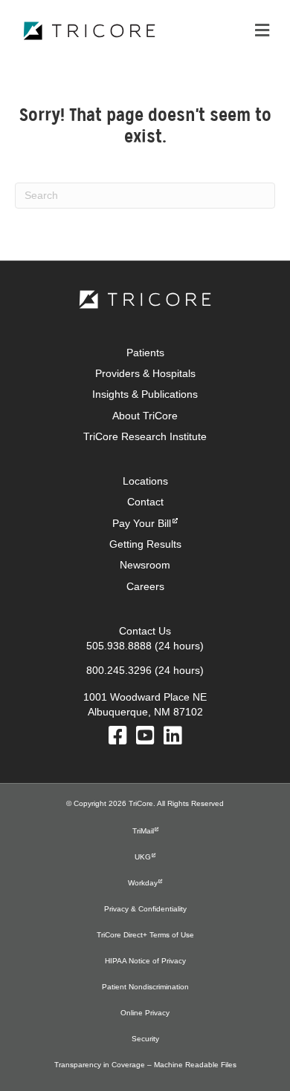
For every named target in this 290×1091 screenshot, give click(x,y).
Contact (145, 502)
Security (145, 1039)
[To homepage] (145, 299)
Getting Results (145, 544)
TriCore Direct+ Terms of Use (145, 935)
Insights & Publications (145, 394)
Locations (145, 481)
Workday (143, 883)
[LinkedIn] (173, 739)
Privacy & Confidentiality (145, 909)
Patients (145, 352)
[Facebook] (118, 739)
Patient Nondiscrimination (145, 987)
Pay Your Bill (141, 523)
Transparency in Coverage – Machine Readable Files (145, 1065)
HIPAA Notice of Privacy (145, 961)
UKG (143, 857)
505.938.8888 (119, 646)
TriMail (143, 831)
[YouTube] (145, 739)
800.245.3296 (119, 670)
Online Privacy (145, 1013)
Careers (145, 586)
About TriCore (145, 416)
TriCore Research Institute (145, 436)
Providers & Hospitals (145, 373)
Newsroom (145, 565)
